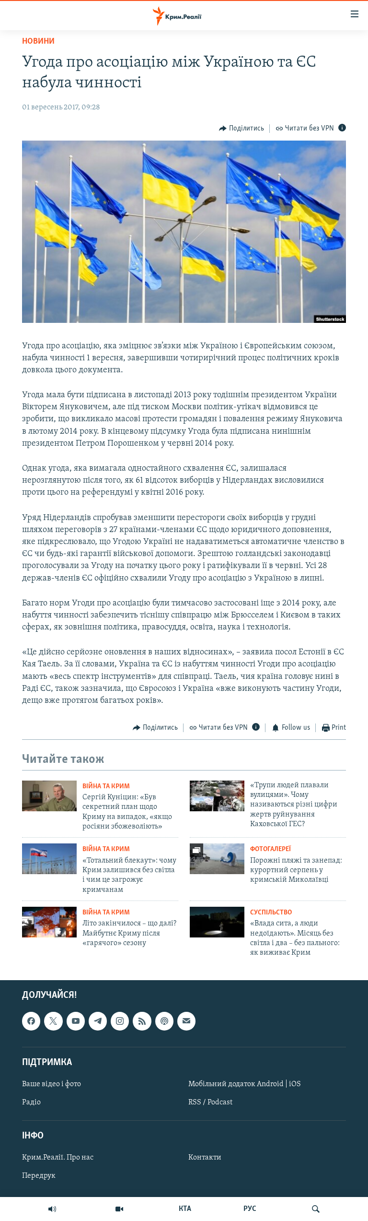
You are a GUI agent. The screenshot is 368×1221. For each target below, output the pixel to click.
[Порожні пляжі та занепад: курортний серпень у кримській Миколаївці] (217, 858)
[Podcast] (164, 1021)
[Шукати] (315, 1209)
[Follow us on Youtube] (76, 1021)
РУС (249, 1209)
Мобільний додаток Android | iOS (244, 1084)
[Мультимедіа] (119, 1209)
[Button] (241, 128)
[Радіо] (52, 1209)
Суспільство (271, 912)
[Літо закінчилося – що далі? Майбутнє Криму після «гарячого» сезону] (49, 922)
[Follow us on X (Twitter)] (53, 1021)
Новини (38, 41)
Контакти (204, 1158)
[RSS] (142, 1021)
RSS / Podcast (210, 1102)
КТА (185, 1209)
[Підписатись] (186, 1021)
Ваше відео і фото (51, 1084)
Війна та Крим (106, 786)
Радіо (31, 1102)
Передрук (39, 1176)
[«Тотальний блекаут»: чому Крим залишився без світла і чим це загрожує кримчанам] (49, 858)
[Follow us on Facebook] (31, 1021)
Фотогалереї (270, 849)
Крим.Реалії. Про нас (57, 1158)
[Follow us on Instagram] (120, 1021)
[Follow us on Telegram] (98, 1021)
